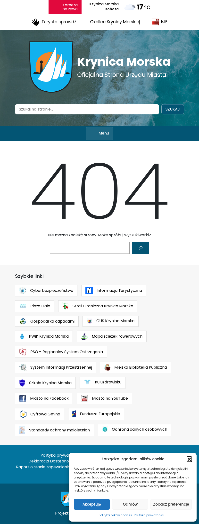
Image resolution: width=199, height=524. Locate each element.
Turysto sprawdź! (59, 21)
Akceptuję (92, 504)
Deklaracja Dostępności (51, 461)
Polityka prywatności (149, 515)
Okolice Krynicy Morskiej (115, 22)
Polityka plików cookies (115, 515)
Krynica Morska (123, 62)
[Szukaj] (140, 248)
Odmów (130, 504)
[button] (189, 459)
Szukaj (173, 109)
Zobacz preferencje (171, 504)
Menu (104, 133)
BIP (164, 21)
